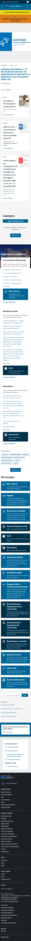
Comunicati (4, 860)
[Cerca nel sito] (27, 7)
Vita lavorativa (5, 851)
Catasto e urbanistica (6, 829)
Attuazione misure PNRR (7, 705)
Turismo (3, 849)
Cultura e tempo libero (7, 831)
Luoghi (3, 874)
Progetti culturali (5, 879)
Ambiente (3, 818)
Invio (25, 695)
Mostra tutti (15, 235)
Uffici (2, 797)
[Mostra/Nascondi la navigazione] (2, 7)
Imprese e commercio (6, 839)
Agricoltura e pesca (6, 816)
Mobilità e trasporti (6, 841)
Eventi (2, 876)
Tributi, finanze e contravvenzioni (10, 846)
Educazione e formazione (7, 834)
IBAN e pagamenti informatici (9, 712)
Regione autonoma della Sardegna (10, 2)
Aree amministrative (6, 794)
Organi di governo (6, 792)
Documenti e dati (5, 807)
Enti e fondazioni (5, 799)
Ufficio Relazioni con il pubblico (9, 898)
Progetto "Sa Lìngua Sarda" (8, 716)
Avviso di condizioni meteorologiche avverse (17, 12)
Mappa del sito (5, 937)
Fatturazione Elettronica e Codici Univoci (12, 709)
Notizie (3, 865)
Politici (3, 802)
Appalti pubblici (5, 823)
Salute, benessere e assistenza (9, 844)
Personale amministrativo (8, 805)
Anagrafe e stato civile (7, 821)
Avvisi (2, 863)
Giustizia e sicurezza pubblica (9, 836)
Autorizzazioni (5, 826)
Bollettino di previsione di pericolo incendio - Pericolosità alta (15, 20)
